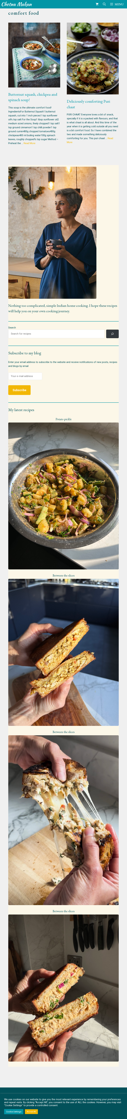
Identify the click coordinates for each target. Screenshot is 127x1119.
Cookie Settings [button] (13, 1111)
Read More (29, 143)
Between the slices (64, 575)
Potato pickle (64, 419)
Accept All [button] (31, 1112)
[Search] (112, 334)
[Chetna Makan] (17, 4)
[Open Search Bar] (104, 4)
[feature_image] (63, 495)
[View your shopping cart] (97, 4)
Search (12, 327)
